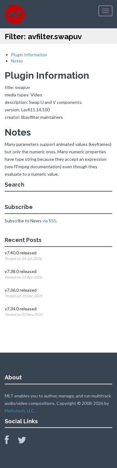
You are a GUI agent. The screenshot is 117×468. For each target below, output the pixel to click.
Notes (17, 60)
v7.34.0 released (21, 308)
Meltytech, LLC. (20, 410)
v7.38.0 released (21, 271)
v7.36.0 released (21, 290)
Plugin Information (29, 54)
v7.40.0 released (21, 252)
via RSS (49, 220)
